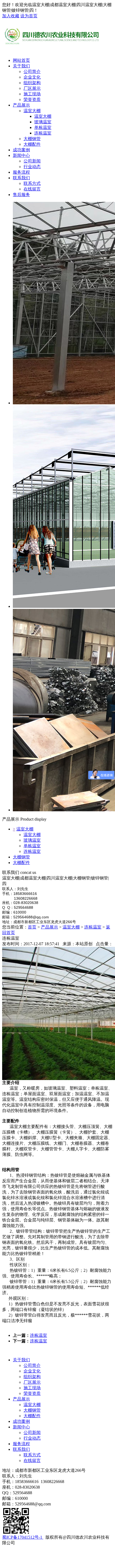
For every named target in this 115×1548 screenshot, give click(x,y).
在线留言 (32, 1460)
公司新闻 (32, 1432)
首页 (32, 927)
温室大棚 (24, 829)
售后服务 (21, 194)
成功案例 (21, 150)
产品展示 (21, 105)
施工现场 (32, 1388)
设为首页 (28, 16)
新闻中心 (21, 155)
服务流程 (21, 172)
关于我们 (21, 66)
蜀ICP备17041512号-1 (22, 1537)
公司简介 (32, 1365)
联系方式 (32, 1455)
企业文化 (32, 1371)
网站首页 (21, 60)
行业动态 (32, 1438)
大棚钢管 (21, 857)
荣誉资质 (32, 1393)
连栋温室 (32, 851)
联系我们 (21, 178)
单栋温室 (32, 846)
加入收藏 (10, 16)
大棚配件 (21, 862)
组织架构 (32, 1376)
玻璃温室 (32, 840)
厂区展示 (32, 1382)
